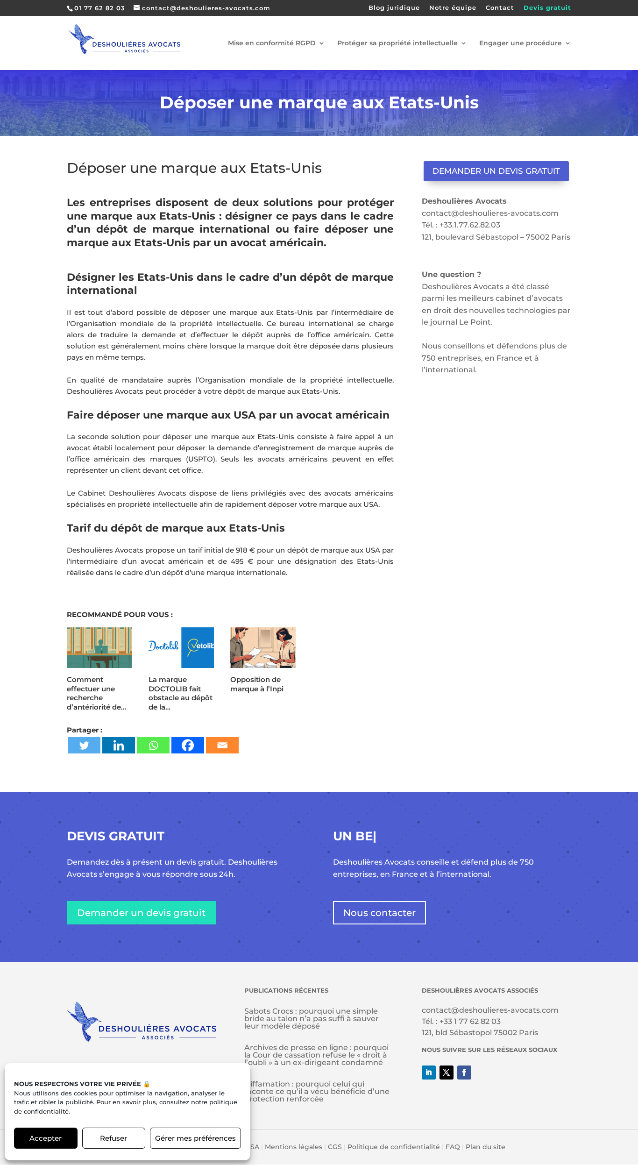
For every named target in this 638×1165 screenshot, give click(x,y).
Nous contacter (379, 912)
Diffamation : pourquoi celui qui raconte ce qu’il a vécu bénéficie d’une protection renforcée (317, 1091)
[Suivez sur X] (447, 1073)
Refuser (113, 1138)
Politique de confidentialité (393, 1147)
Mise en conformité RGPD (272, 43)
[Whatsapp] (153, 745)
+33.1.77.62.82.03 (470, 224)
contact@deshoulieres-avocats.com (490, 213)
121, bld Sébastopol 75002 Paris (480, 1032)
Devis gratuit (547, 8)
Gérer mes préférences (195, 1138)
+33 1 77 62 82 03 (470, 1021)
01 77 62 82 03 (99, 8)
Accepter (45, 1138)
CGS (335, 1147)
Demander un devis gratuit (496, 171)
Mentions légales (293, 1147)
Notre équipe (452, 8)
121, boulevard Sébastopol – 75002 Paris (496, 237)
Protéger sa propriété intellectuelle (397, 43)
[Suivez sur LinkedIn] (429, 1073)
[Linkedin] (118, 745)
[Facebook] (187, 745)
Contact (500, 8)
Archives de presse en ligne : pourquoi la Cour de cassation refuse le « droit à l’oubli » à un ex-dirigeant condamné (316, 1055)
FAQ (453, 1147)
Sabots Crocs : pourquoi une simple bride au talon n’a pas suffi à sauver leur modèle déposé (311, 1018)
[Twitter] (84, 745)
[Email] (222, 745)
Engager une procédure (520, 43)
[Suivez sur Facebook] (464, 1073)
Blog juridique (394, 8)
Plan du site (485, 1147)
